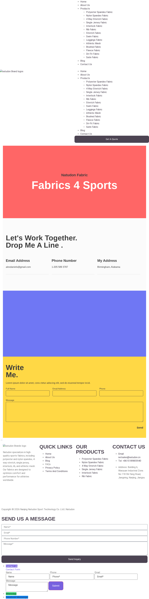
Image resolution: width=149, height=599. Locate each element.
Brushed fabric (93, 47)
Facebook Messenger (17, 597)
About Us (85, 5)
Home (83, 1)
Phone (102, 389)
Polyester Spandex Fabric (99, 12)
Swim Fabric (92, 36)
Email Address (59, 389)
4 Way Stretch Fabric (97, 19)
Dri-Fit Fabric (92, 53)
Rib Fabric (91, 29)
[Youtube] (6, 498)
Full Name (10, 389)
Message (10, 400)
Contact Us (86, 64)
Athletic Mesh (93, 43)
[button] (111, 68)
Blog (82, 60)
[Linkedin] (14, 498)
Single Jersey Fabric (96, 22)
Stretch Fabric (93, 33)
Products (85, 8)
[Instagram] (14, 490)
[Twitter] (22, 490)
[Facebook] (6, 490)
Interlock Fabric (94, 26)
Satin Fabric (92, 57)
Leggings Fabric (94, 40)
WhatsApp (11, 593)
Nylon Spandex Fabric (97, 15)
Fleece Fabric (93, 50)
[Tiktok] (30, 490)
